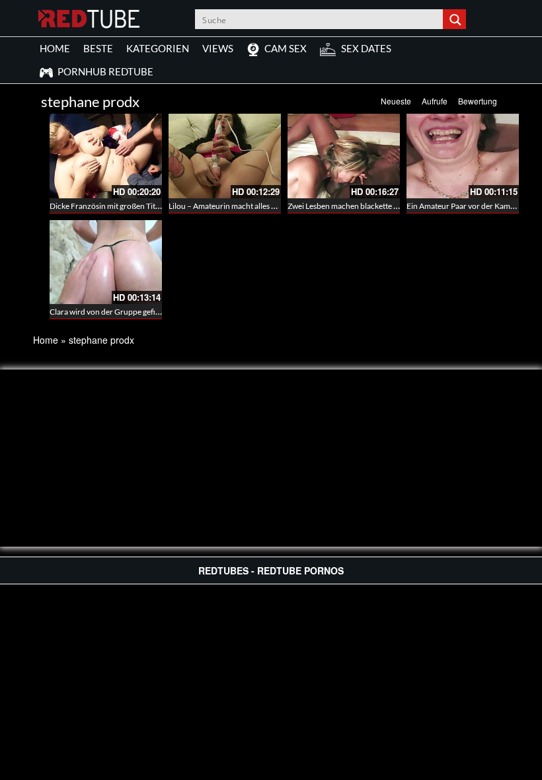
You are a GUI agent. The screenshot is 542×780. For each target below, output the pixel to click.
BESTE (98, 48)
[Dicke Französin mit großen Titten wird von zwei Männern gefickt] (106, 156)
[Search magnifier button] (456, 19)
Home (45, 339)
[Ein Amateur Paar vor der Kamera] (462, 156)
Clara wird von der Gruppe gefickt (108, 312)
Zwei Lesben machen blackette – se (347, 206)
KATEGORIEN (157, 48)
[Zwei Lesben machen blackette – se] (344, 156)
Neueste (396, 100)
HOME (55, 48)
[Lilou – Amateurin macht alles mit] (225, 156)
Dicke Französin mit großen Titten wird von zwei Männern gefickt (162, 206)
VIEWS (217, 48)
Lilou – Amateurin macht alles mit (225, 206)
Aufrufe (434, 100)
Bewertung (477, 100)
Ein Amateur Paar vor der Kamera (464, 206)
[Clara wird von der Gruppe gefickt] (106, 262)
